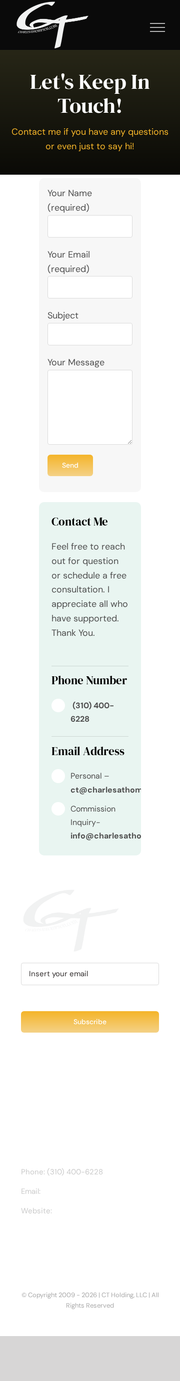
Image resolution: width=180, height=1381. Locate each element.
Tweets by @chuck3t (64, 1089)
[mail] (119, 654)
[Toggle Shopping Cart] (124, 27)
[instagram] (71, 654)
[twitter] (87, 654)
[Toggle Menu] (157, 27)
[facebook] (55, 654)
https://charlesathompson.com (75, 1223)
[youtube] (103, 654)
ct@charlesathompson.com (91, 1191)
